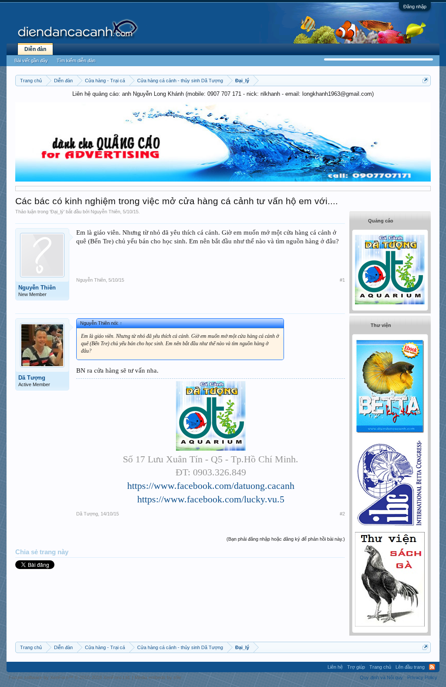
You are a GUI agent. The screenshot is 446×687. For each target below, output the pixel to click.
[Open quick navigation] (425, 80)
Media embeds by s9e (158, 677)
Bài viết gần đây (31, 60)
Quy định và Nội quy (381, 677)
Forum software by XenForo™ (70, 677)
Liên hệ (335, 667)
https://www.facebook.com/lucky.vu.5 (210, 499)
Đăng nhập (414, 6)
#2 (342, 513)
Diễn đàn (35, 49)
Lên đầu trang (410, 667)
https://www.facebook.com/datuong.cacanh (210, 485)
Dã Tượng (31, 377)
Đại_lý (57, 211)
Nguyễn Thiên (105, 211)
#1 (342, 280)
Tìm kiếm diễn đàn (76, 60)
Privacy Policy (422, 677)
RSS (432, 667)
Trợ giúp (356, 667)
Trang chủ (380, 667)
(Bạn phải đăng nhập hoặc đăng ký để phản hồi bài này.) (285, 539)
